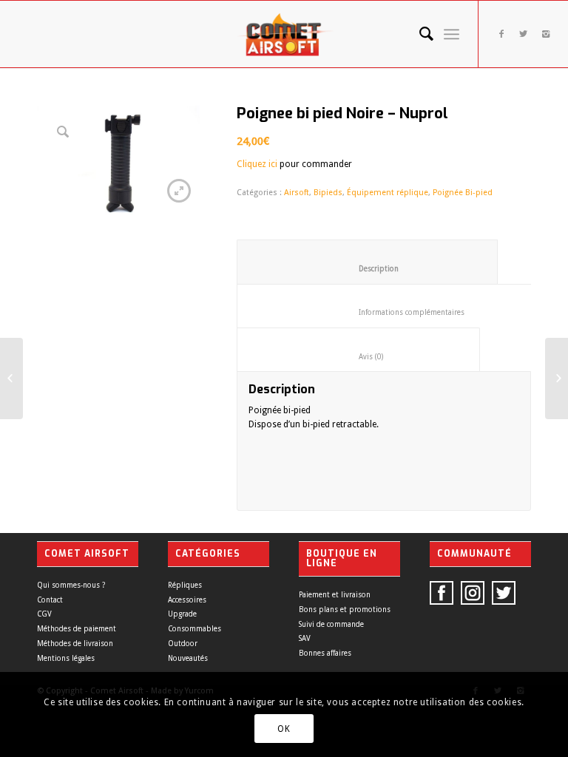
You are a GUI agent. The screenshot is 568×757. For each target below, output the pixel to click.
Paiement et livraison (335, 595)
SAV (305, 638)
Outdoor (182, 643)
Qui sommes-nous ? (71, 585)
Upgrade (182, 614)
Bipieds (328, 192)
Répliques (185, 585)
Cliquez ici (257, 164)
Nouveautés (188, 658)
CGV (44, 614)
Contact (50, 600)
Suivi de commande (331, 624)
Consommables (194, 629)
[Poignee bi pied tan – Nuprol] (556, 378)
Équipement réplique (387, 192)
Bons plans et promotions (344, 609)
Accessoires (187, 600)
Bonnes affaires (325, 653)
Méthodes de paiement (76, 629)
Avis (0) (358, 357)
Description (367, 269)
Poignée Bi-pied (463, 192)
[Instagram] (546, 34)
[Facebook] (501, 34)
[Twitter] (524, 34)
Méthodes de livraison (75, 643)
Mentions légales (66, 658)
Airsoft (296, 192)
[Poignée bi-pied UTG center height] (11, 378)
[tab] (367, 262)
